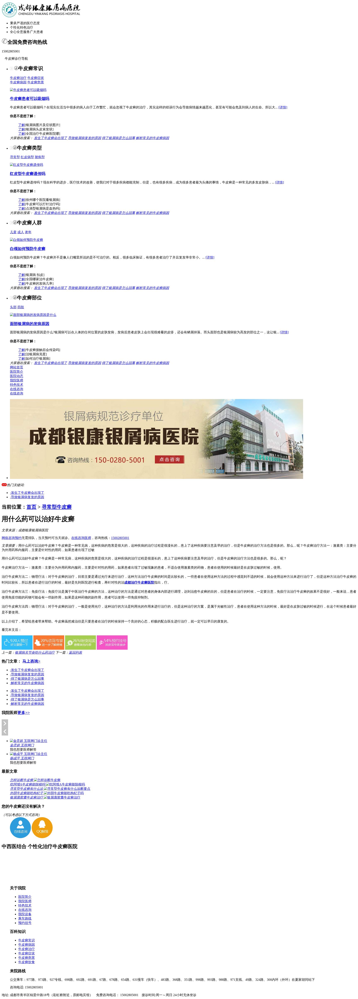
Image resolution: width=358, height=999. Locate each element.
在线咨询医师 (81, 538)
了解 (21, 125)
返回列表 (75, 652)
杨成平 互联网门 (22, 758)
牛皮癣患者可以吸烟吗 (29, 98)
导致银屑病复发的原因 (84, 138)
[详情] (282, 107)
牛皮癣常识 (26, 940)
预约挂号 (24, 923)
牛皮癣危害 (35, 82)
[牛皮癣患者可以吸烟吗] (28, 90)
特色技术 (16, 384)
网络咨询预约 (12, 538)
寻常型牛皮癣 (57, 507)
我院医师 (16, 380)
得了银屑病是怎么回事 (118, 138)
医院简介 (16, 371)
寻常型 (15, 157)
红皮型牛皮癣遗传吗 (27, 173)
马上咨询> (31, 661)
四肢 (20, 307)
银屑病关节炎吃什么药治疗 (35, 652)
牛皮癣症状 (35, 78)
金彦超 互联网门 (22, 745)
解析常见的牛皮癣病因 (152, 138)
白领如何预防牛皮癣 (27, 248)
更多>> (23, 712)
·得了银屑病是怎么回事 (27, 678)
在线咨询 (16, 389)
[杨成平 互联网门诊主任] (28, 754)
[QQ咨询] (42, 837)
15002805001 (120, 538)
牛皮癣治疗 (18, 78)
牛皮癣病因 (18, 82)
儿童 (13, 232)
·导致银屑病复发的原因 (27, 497)
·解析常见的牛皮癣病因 (27, 683)
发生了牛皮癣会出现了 (50, 138)
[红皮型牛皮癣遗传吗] (26, 164)
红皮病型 (27, 157)
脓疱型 (40, 157)
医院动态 (16, 376)
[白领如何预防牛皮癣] (26, 240)
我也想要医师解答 (23, 749)
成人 (20, 232)
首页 (31, 507)
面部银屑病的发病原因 (29, 324)
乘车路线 (24, 918)
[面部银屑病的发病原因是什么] (33, 315)
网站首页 (16, 367)
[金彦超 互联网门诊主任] (28, 741)
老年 (28, 232)
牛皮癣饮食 (26, 962)
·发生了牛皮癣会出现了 (27, 492)
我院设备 (24, 914)
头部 (13, 307)
